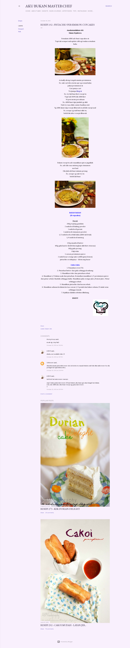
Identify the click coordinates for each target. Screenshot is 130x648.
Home (27, 11)
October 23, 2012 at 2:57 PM (55, 389)
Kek (19, 32)
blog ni (79, 91)
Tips (74, 11)
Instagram (82, 11)
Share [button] (20, 21)
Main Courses (55, 11)
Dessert (21, 29)
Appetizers (67, 11)
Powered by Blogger (67, 641)
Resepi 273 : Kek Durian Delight (60, 508)
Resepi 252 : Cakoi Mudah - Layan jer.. (63, 625)
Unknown (50, 363)
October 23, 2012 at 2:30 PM (55, 370)
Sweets (45, 11)
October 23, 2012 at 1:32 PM (55, 345)
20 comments (49, 512)
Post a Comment (46, 394)
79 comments (49, 629)
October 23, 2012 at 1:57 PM (55, 357)
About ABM (36, 11)
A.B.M (49, 351)
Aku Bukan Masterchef (48, 6)
